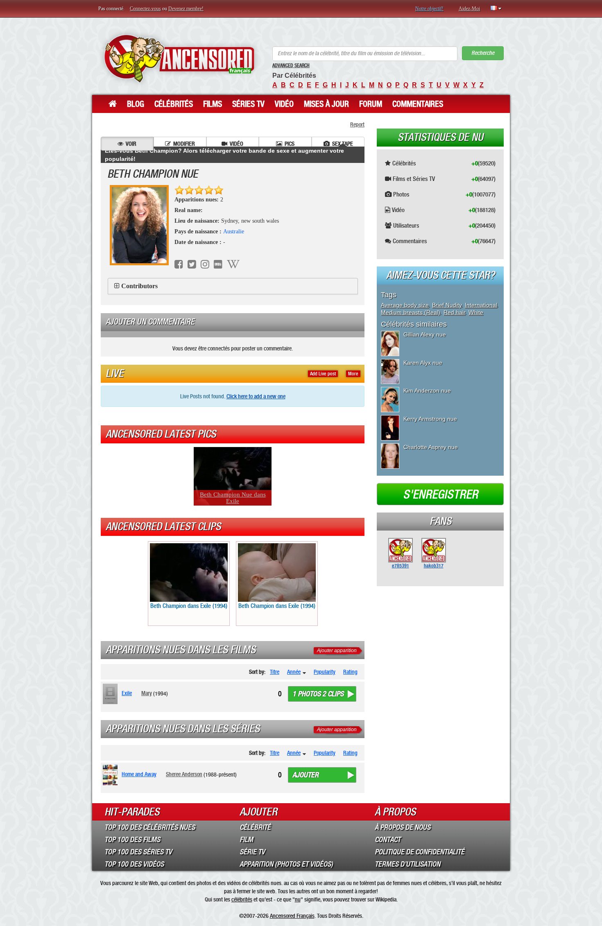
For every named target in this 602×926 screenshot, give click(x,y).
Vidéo (284, 104)
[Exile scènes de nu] (111, 694)
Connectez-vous (145, 8)
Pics (289, 143)
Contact (388, 839)
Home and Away (139, 774)
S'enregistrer (440, 494)
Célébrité (255, 827)
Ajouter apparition (337, 650)
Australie (233, 231)
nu (298, 899)
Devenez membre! (186, 8)
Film (246, 839)
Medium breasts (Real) (410, 312)
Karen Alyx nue (422, 362)
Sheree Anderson (184, 774)
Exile (127, 693)
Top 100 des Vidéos (134, 864)
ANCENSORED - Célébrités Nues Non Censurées (179, 58)
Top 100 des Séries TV (138, 851)
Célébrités (173, 104)
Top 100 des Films (132, 839)
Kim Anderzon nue (427, 390)
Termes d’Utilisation (407, 864)
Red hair (454, 312)
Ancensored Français (292, 915)
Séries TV (248, 104)
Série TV (252, 851)
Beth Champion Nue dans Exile (233, 497)
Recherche (482, 53)
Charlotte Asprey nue (430, 447)
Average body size (405, 305)
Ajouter (305, 774)
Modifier (184, 143)
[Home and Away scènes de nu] (111, 775)
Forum (370, 104)
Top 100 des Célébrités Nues (149, 827)
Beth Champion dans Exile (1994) (188, 606)
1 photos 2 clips (318, 693)
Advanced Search (291, 65)
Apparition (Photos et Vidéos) (286, 864)
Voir (131, 143)
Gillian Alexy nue (424, 334)
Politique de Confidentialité (419, 851)
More (353, 374)
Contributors (139, 285)
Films (212, 104)
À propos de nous (402, 827)
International (481, 305)
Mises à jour (326, 104)
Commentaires (417, 104)
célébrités (241, 899)
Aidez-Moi (469, 8)
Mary (146, 693)
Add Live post (323, 374)
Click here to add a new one (255, 396)
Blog (135, 104)
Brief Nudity (447, 305)
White (475, 312)
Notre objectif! (429, 8)
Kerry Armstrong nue (430, 419)
